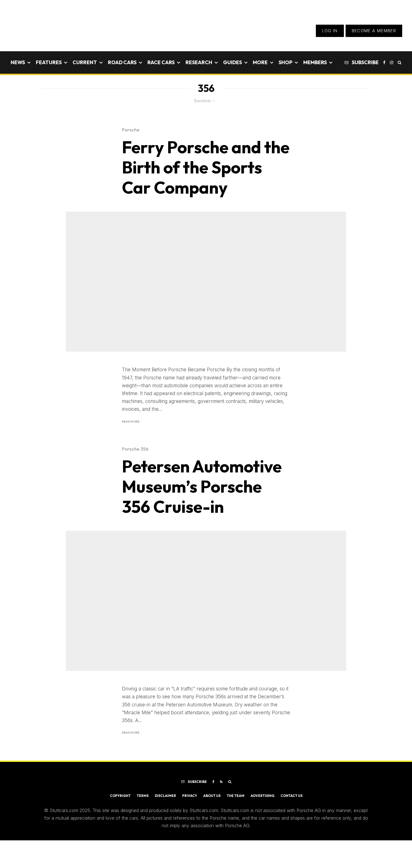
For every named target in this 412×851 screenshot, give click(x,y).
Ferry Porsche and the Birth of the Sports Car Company (206, 167)
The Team (235, 796)
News (18, 62)
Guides (232, 62)
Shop (285, 62)
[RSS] (221, 781)
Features (49, 62)
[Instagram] (391, 62)
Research (199, 62)
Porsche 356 (135, 449)
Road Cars (122, 62)
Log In (330, 30)
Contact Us (291, 796)
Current (85, 62)
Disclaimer (165, 796)
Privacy (189, 796)
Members (315, 62)
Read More (130, 421)
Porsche (131, 130)
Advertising (262, 796)
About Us (212, 796)
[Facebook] (384, 62)
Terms (143, 796)
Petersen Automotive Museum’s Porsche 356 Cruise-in (202, 486)
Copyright (120, 796)
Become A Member (374, 30)
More (260, 62)
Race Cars (161, 62)
